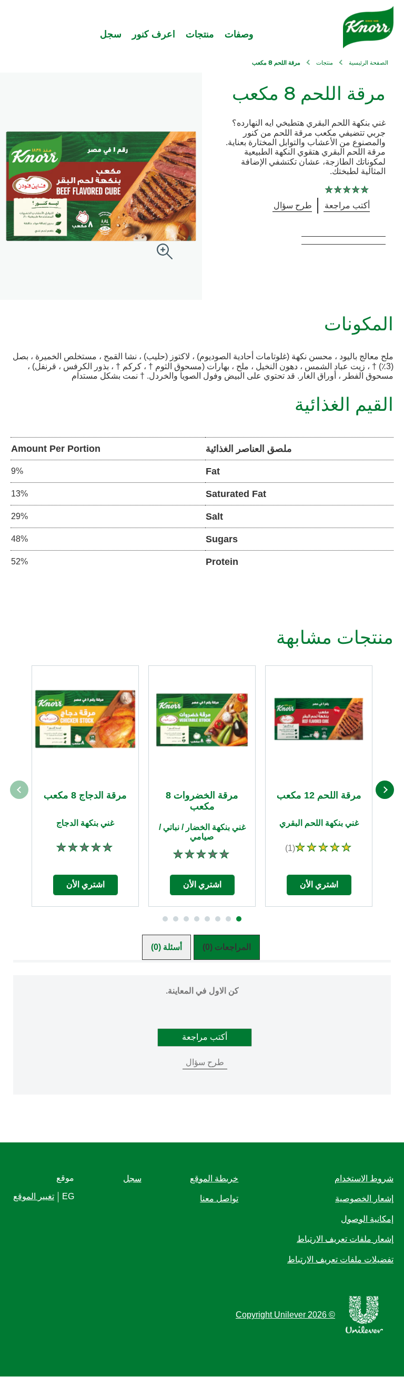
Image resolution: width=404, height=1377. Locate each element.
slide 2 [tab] (228, 919)
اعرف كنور (153, 34)
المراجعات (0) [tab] (227, 947)
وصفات (239, 34)
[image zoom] (165, 252)
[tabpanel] (202, 1052)
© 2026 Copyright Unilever (285, 1314)
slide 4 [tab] (207, 919)
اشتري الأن (319, 884)
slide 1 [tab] (238, 919)
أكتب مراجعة (204, 1036)
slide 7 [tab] (175, 919)
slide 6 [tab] (186, 919)
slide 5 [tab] (196, 919)
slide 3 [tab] (217, 919)
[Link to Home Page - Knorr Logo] (368, 27)
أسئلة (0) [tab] (166, 947)
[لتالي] (385, 790)
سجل (111, 34)
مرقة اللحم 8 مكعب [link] (276, 63)
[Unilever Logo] (364, 1331)
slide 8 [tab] (165, 919)
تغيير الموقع (33, 1196)
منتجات (200, 34)
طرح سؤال (205, 1062)
